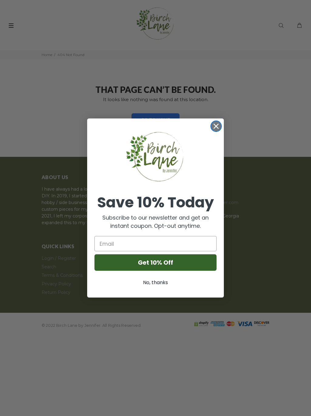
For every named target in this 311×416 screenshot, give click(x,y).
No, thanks (155, 282)
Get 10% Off (155, 262)
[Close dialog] (216, 126)
